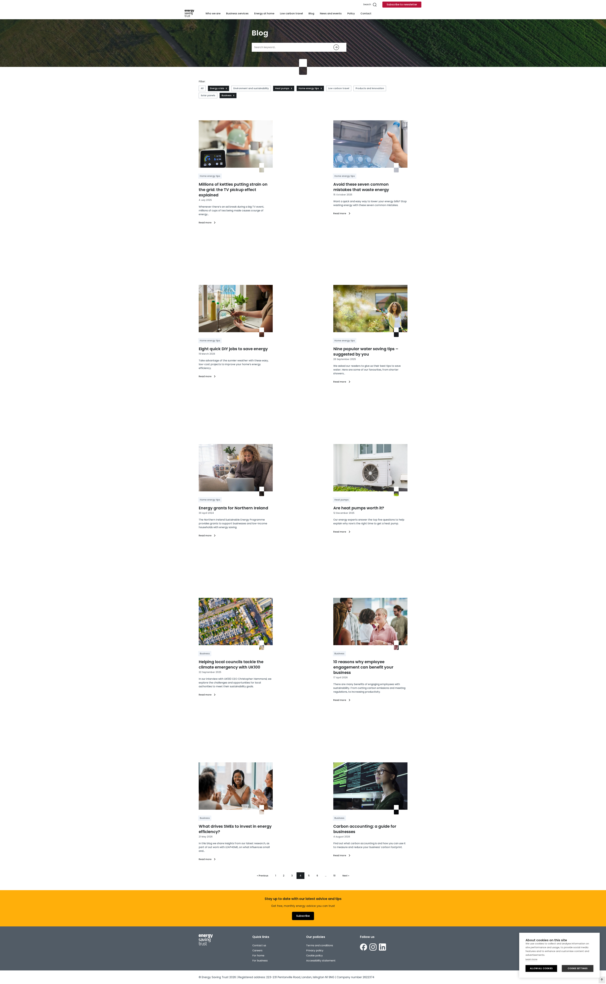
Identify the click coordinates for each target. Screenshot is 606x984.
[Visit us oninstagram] (373, 947)
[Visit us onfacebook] (363, 947)
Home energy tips (309, 88)
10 (334, 875)
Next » (345, 875)
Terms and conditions (319, 945)
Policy (351, 13)
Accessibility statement (321, 960)
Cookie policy (314, 955)
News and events (331, 13)
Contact (365, 13)
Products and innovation (370, 88)
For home (258, 955)
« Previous (262, 875)
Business (227, 95)
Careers (257, 950)
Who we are (212, 13)
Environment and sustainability (251, 88)
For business (260, 960)
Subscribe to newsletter (402, 4)
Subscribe (303, 916)
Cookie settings (578, 968)
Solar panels (208, 95)
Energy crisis (217, 88)
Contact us (259, 945)
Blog (311, 13)
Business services (237, 13)
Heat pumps (282, 88)
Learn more (531, 959)
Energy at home (264, 13)
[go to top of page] (602, 980)
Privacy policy (314, 950)
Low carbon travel (291, 13)
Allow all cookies (541, 968)
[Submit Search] (336, 47)
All (202, 88)
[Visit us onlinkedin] (382, 947)
